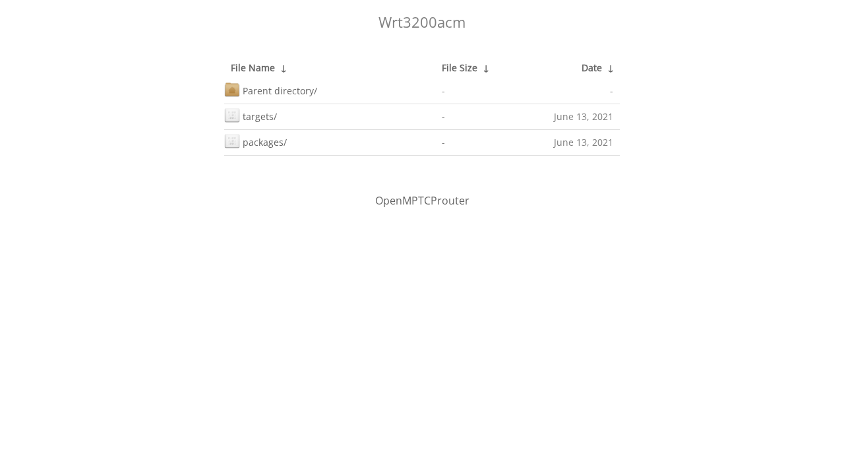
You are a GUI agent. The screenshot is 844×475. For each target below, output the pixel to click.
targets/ (260, 116)
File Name (253, 67)
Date (592, 67)
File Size (459, 67)
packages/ (265, 142)
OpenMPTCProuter (422, 200)
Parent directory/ (280, 90)
